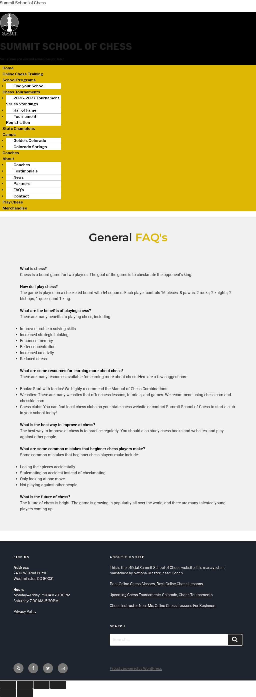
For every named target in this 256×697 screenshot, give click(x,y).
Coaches (10, 153)
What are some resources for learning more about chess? (72, 370)
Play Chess (12, 202)
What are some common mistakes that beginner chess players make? (82, 448)
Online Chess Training (22, 74)
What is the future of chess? (45, 497)
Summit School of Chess (23, 3)
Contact (21, 196)
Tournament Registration (21, 119)
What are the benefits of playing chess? (55, 310)
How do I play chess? (39, 286)
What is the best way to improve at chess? (57, 424)
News (19, 177)
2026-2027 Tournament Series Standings (32, 101)
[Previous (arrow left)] (8, 693)
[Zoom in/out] (8, 685)
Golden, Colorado (30, 140)
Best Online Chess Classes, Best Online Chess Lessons (156, 584)
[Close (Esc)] (58, 685)
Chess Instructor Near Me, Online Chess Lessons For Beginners (163, 605)
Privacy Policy (25, 611)
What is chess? (33, 268)
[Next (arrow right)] (25, 693)
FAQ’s (19, 190)
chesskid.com (32, 400)
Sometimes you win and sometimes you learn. (32, 59)
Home (8, 68)
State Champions (18, 128)
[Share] (42, 685)
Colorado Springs (30, 147)
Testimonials (26, 171)
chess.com (213, 394)
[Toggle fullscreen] (25, 685)
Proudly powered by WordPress (136, 668)
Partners (22, 183)
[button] (128, 80)
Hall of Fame (25, 110)
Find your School (29, 86)
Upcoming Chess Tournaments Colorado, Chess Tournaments (161, 595)
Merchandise (14, 208)
